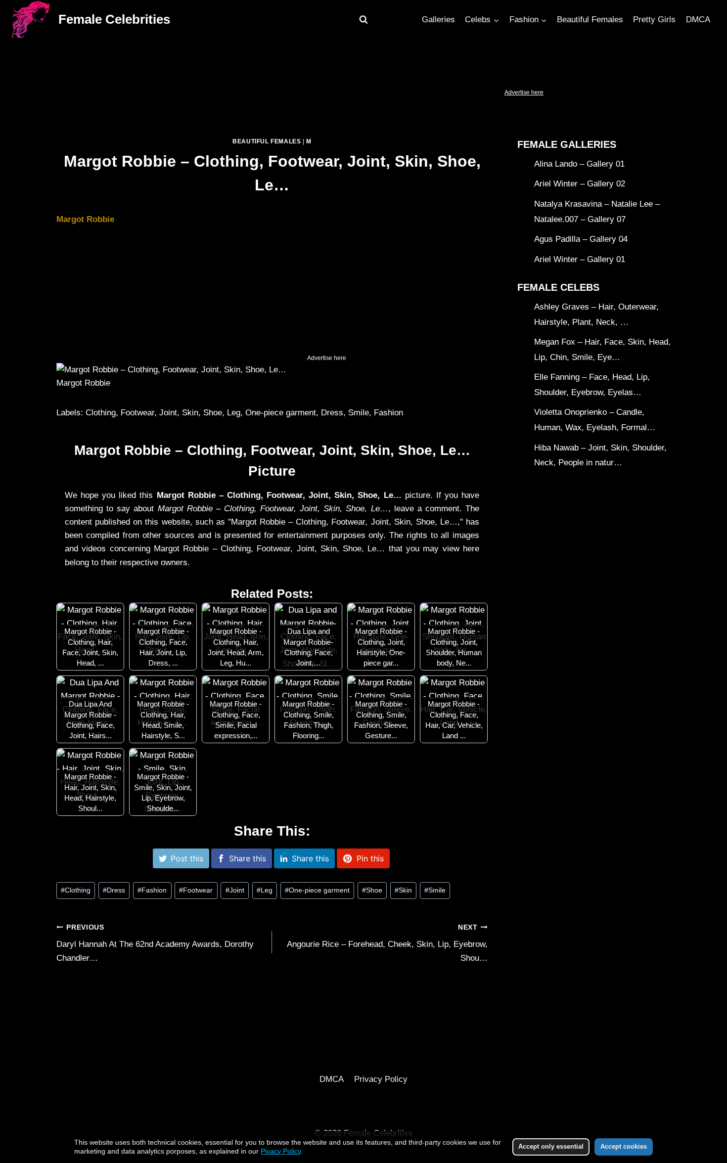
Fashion (152, 890)
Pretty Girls (654, 19)
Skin (403, 890)
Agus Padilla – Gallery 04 (581, 239)
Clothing (76, 890)
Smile (435, 890)
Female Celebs (558, 287)
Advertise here (524, 92)
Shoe (372, 890)
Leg (265, 890)
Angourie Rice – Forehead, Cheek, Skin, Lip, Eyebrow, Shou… (387, 943)
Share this (247, 858)
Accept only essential (551, 1146)
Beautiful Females (590, 19)
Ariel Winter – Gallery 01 (579, 259)
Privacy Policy (381, 1079)
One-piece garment (317, 890)
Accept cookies (623, 1146)
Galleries (438, 19)
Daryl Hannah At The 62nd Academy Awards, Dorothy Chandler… (155, 943)
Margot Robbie (85, 219)
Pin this (370, 858)
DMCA (698, 19)
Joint (235, 890)
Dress (114, 890)
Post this (187, 858)
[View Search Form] (363, 20)
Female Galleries (566, 144)
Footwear (196, 890)
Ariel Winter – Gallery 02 (579, 184)
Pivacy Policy (281, 1151)
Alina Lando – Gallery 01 (579, 164)
